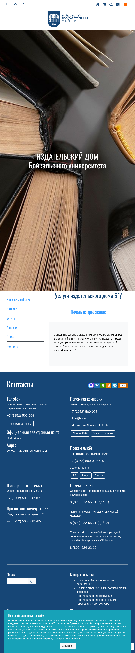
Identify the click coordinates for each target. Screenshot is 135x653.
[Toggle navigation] (126, 4)
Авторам (12, 327)
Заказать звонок (103, 433)
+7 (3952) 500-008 (20, 415)
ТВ (74, 475)
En (8, 4)
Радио (85, 475)
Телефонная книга (20, 423)
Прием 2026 (80, 433)
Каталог (12, 309)
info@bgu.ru (14, 437)
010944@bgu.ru (79, 467)
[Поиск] (111, 4)
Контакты (12, 346)
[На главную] (98, 4)
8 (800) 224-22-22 (83, 547)
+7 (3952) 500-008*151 (24, 498)
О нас (10, 337)
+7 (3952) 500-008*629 (87, 461)
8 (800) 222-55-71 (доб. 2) (89, 523)
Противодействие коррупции (94, 595)
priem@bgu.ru (78, 418)
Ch (23, 4)
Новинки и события (19, 299)
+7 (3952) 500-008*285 (24, 521)
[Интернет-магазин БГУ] (104, 4)
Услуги (11, 318)
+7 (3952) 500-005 (83, 411)
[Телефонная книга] (118, 4)
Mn (16, 4)
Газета (99, 475)
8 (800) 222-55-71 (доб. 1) (89, 502)
